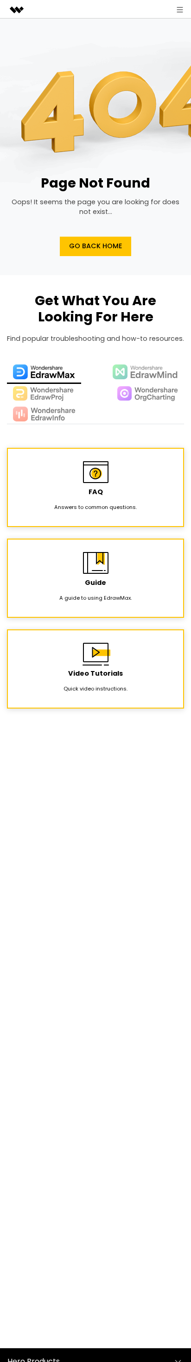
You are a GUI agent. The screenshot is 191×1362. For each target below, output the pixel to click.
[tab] (44, 373)
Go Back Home (95, 246)
